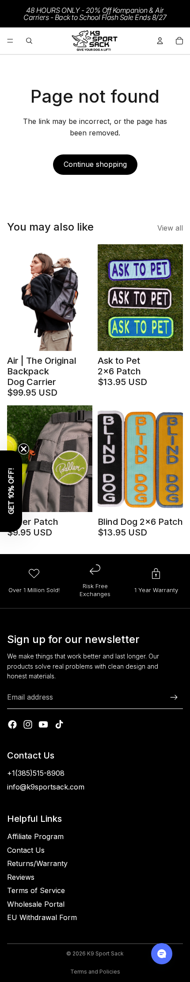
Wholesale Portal (36, 904)
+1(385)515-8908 (36, 773)
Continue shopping (95, 164)
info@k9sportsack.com (45, 786)
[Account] (160, 40)
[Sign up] (174, 697)
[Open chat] (161, 953)
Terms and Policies (95, 971)
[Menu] (10, 41)
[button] (11, 491)
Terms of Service (36, 890)
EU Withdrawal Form (42, 917)
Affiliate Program (35, 836)
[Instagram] (28, 724)
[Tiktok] (59, 724)
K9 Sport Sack (105, 953)
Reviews (20, 877)
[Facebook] (12, 724)
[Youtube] (43, 724)
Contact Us (26, 850)
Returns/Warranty (37, 863)
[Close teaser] (23, 448)
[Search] (29, 41)
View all (170, 227)
